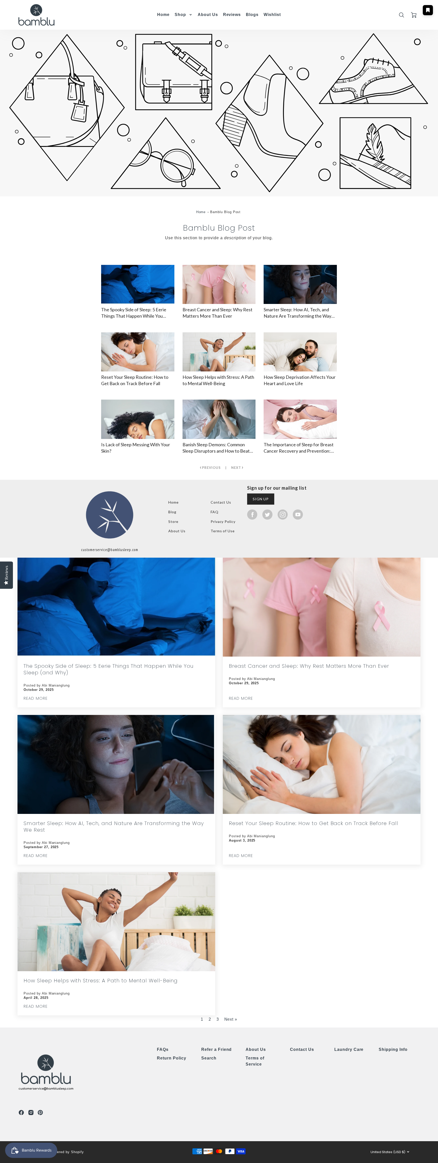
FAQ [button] (214, 512)
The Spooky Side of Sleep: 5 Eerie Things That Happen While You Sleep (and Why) (109, 669)
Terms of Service (255, 1061)
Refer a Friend (216, 1049)
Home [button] (173, 502)
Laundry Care (349, 1049)
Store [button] (173, 521)
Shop (180, 14)
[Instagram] (283, 514)
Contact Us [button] (221, 502)
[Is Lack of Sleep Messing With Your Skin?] (137, 419)
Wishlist (272, 14)
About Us (208, 14)
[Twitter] (267, 514)
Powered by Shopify (67, 1152)
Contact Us (302, 1049)
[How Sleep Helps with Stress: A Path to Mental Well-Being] (219, 351)
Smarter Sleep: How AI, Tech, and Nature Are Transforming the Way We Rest (114, 826)
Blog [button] (172, 512)
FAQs (163, 1049)
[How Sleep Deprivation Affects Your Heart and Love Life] (300, 351)
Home (163, 14)
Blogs (252, 14)
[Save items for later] (428, 10)
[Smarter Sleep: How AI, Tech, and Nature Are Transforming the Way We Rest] (300, 284)
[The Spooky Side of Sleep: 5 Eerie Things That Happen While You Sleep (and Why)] (137, 284)
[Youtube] (298, 514)
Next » (231, 1019)
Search (208, 1058)
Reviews (232, 14)
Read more (36, 698)
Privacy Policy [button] (223, 521)
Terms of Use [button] (223, 531)
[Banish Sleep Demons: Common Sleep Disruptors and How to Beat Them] (219, 419)
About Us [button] (177, 531)
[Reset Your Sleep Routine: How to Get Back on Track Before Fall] (137, 351)
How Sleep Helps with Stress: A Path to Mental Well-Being (101, 980)
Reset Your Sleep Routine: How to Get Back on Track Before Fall (313, 823)
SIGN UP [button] (261, 499)
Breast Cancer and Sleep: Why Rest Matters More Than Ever (309, 666)
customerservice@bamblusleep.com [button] (109, 549)
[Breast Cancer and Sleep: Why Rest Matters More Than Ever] (219, 284)
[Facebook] (252, 514)
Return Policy (171, 1058)
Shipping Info (393, 1049)
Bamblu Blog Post (225, 212)
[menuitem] (163, 15)
